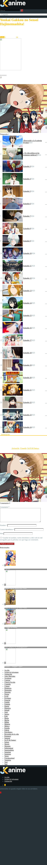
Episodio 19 (27, 365)
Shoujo (6, 744)
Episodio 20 (27, 378)
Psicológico (8, 732)
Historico (7, 708)
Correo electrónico (7, 529)
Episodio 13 (27, 291)
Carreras (7, 680)
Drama (6, 694)
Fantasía (7, 704)
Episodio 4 (27, 179)
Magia (6, 718)
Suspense (7, 752)
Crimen (7, 686)
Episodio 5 (27, 191)
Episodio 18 (27, 353)
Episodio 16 (27, 328)
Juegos (6, 714)
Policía (6, 730)
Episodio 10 (27, 253)
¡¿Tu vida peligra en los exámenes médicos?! (31, 154)
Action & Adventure (11, 672)
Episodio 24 (27, 427)
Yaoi (6, 762)
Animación (15, 448)
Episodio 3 (27, 166)
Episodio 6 (27, 204)
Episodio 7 (27, 216)
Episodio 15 (27, 315)
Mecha (6, 720)
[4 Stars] (4, 75)
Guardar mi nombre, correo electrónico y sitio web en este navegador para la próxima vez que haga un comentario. (21, 539)
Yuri (5, 764)
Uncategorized (9, 758)
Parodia (7, 728)
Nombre (3, 525)
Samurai (7, 738)
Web (1, 533)
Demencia (7, 688)
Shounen (7, 746)
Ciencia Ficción (9, 682)
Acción (6, 670)
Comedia (23, 448)
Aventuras (7, 678)
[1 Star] (0, 75)
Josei (6, 712)
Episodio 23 (27, 415)
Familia (7, 702)
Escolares (7, 698)
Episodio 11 (27, 266)
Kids (6, 716)
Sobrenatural (8, 748)
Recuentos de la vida (11, 734)
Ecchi (6, 696)
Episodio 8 (27, 228)
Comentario (4, 507)
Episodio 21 (27, 390)
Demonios (7, 690)
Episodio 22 (27, 402)
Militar (6, 722)
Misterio (7, 724)
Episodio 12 (27, 278)
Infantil (6, 710)
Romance (7, 736)
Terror (6, 756)
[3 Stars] (3, 75)
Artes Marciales (9, 676)
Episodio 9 (27, 241)
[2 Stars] (2, 75)
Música (6, 726)
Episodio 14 (27, 303)
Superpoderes (9, 750)
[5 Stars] (6, 75)
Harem (6, 706)
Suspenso (7, 754)
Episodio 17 (27, 340)
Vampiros (7, 760)
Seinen (6, 742)
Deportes (7, 692)
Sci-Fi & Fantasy (33, 448)
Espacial (7, 700)
